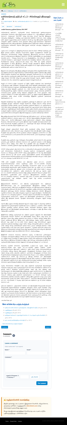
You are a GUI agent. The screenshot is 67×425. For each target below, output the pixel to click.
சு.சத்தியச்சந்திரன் (7, 21)
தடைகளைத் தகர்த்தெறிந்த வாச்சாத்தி (15, 320)
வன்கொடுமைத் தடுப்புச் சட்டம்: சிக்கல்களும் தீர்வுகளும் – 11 (59, 26)
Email (29, 350)
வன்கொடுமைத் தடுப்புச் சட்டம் (25, 21)
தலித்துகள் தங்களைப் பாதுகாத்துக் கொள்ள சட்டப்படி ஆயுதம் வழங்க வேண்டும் (25, 315)
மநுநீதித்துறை (8, 310)
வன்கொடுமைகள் (18, 26)
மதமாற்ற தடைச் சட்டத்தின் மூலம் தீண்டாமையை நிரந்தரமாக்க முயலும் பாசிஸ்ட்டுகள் (59, 112)
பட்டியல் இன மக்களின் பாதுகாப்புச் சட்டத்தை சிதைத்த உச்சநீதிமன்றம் (60, 37)
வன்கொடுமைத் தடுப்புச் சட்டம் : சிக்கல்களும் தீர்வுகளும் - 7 (59, 84)
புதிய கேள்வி (34, 377)
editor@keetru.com (31, 406)
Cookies (20, 421)
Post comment (42, 383)
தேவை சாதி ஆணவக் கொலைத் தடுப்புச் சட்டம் (60, 102)
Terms (7, 421)
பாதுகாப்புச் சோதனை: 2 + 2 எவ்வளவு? (12, 376)
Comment (8, 357)
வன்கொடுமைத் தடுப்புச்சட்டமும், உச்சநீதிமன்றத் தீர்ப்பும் (59, 56)
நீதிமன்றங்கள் (9, 26)
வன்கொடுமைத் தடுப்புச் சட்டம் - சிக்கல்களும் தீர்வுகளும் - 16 (59, 93)
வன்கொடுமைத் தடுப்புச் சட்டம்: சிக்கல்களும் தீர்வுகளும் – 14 (59, 65)
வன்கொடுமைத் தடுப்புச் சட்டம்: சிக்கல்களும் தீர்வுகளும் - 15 (59, 47)
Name (7, 350)
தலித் (3, 26)
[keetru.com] (9, 4)
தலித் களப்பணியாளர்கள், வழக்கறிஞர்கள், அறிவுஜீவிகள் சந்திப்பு (21, 307)
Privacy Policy (13, 421)
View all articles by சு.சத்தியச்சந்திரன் (12, 324)
